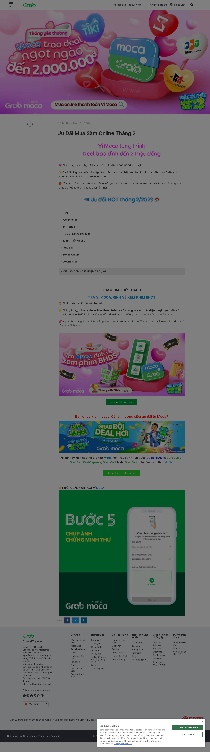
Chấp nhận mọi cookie (187, 727)
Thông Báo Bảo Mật (123, 743)
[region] (151, 733)
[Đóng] (202, 722)
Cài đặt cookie (187, 734)
